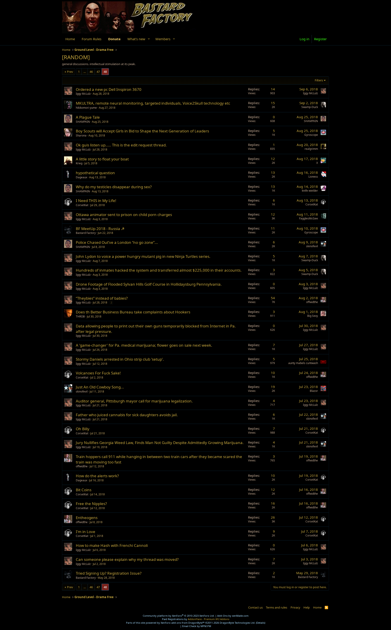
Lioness (313, 177)
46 (91, 72)
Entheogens (87, 517)
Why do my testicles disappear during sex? (114, 186)
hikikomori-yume (86, 108)
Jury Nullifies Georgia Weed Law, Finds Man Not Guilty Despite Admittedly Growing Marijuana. (160, 442)
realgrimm (311, 149)
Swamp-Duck (309, 107)
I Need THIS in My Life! (96, 200)
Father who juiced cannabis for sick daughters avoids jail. (127, 414)
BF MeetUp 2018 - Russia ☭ (100, 228)
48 (105, 72)
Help (306, 607)
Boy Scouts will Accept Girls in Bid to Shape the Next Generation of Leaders (142, 131)
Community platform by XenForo (179, 615)
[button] (149, 39)
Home (70, 39)
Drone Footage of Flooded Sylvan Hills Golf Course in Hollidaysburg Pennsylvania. (149, 284)
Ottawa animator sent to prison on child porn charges (124, 214)
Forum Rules (91, 39)
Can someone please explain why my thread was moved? (127, 559)
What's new (136, 39)
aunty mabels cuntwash (303, 363)
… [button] (84, 72)
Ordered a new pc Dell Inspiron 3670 (108, 89)
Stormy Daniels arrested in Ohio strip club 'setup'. (120, 359)
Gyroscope (311, 135)
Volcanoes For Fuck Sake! (98, 373)
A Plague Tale (88, 117)
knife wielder (310, 191)
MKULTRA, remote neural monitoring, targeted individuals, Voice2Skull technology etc (153, 103)
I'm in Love (85, 531)
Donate (114, 39)
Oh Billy (82, 428)
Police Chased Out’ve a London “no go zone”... (117, 242)
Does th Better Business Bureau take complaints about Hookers (133, 312)
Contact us (255, 607)
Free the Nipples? (91, 503)
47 (98, 72)
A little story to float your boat (102, 159)
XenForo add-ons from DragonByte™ (183, 622)
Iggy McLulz (83, 94)
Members (162, 39)
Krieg (79, 163)
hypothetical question (95, 172)
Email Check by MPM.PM (196, 626)
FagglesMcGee (308, 218)
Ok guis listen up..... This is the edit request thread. (121, 145)
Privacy (295, 607)
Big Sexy (312, 316)
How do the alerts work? (97, 475)
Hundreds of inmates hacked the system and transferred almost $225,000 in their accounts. (159, 270)
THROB (80, 316)
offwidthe (312, 302)
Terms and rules (276, 607)
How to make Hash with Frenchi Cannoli (112, 545)
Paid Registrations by (195, 619)
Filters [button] (319, 80)
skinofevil (312, 246)
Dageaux (81, 177)
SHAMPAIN (83, 122)
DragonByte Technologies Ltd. (237, 622)
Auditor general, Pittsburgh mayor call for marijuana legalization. (134, 401)
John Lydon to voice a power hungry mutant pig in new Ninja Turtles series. (143, 256)
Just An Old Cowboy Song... (100, 387)
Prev (70, 72)
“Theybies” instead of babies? (102, 298)
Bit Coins (83, 489)
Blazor (314, 391)
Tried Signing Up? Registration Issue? (108, 573)
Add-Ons (222, 615)
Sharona (81, 135)
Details (261, 622)
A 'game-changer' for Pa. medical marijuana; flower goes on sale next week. (144, 345)
